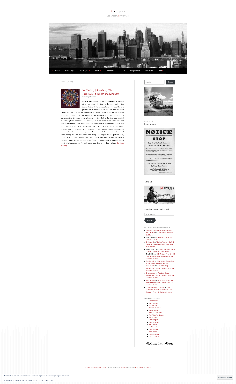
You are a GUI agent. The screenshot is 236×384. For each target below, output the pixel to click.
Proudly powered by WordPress (95, 367)
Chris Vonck (150, 242)
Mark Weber (153, 332)
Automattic (123, 367)
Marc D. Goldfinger (155, 313)
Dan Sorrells (150, 261)
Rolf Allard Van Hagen (156, 315)
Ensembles (110, 71)
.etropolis (118, 11)
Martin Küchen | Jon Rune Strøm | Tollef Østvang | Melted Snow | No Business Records (160, 282)
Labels (122, 71)
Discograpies (70, 71)
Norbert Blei (153, 305)
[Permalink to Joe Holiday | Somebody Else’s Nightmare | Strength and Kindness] (70, 98)
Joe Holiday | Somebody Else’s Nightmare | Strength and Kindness (100, 91)
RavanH (148, 367)
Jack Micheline (154, 322)
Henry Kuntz (153, 317)
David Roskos (153, 329)
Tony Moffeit (153, 324)
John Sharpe (150, 266)
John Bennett (153, 303)
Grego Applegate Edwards (155, 287)
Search (170, 82)
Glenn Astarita (150, 273)
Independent (135, 71)
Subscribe (150, 220)
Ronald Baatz (153, 301)
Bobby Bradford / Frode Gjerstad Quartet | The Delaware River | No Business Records (159, 289)
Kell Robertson (154, 327)
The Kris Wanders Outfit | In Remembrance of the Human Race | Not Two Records (160, 244)
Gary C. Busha (154, 336)
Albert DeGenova (155, 308)
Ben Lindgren (153, 320)
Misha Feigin (153, 310)
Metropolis (92, 97)
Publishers (149, 71)
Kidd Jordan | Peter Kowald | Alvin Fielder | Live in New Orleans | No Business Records (160, 256)
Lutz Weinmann (154, 334)
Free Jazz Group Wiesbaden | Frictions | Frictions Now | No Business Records (160, 268)
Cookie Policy (48, 380)
